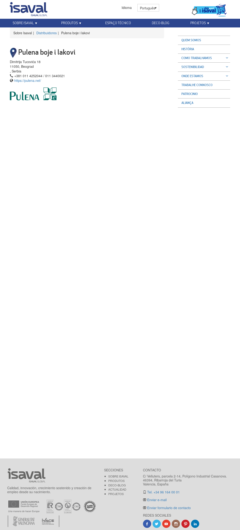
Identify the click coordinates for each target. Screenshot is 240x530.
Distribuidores (46, 32)
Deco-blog (160, 23)
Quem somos (191, 40)
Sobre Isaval (118, 476)
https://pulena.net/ (27, 80)
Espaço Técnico (118, 23)
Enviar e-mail (156, 499)
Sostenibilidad (192, 67)
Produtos (116, 481)
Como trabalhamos (196, 58)
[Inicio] (28, 8)
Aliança (187, 103)
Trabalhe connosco (197, 85)
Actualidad (117, 489)
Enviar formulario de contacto (168, 507)
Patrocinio (189, 94)
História (187, 49)
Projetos (116, 494)
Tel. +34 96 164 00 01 (163, 492)
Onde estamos (192, 76)
